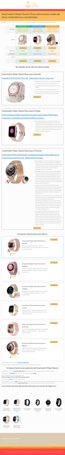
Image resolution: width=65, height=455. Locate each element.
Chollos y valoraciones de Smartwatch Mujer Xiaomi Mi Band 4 (27, 409)
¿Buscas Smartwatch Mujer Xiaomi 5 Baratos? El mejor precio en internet (59, 409)
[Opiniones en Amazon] (13, 253)
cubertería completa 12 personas (10, 441)
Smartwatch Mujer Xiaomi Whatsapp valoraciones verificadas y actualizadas (6, 426)
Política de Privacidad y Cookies (51, 452)
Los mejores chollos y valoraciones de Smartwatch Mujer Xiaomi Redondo (48, 409)
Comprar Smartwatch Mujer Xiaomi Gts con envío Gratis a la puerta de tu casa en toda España (17, 410)
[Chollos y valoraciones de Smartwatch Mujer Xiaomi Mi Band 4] (27, 402)
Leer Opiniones (54, 239)
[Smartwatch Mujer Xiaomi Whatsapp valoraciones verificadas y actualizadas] (6, 419)
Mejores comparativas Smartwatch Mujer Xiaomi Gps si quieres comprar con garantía (17, 426)
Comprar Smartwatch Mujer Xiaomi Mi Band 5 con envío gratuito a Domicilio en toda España (38, 410)
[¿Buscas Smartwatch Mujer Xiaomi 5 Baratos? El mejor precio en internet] (59, 402)
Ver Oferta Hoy (23, 47)
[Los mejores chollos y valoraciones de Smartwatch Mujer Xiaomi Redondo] (48, 402)
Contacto (58, 452)
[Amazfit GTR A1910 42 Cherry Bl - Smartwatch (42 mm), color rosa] (23, 39)
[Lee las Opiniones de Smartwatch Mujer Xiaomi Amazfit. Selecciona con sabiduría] (6, 402)
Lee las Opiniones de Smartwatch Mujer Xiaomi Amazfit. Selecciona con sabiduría (6, 409)
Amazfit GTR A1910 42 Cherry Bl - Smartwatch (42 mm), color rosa (28, 78)
